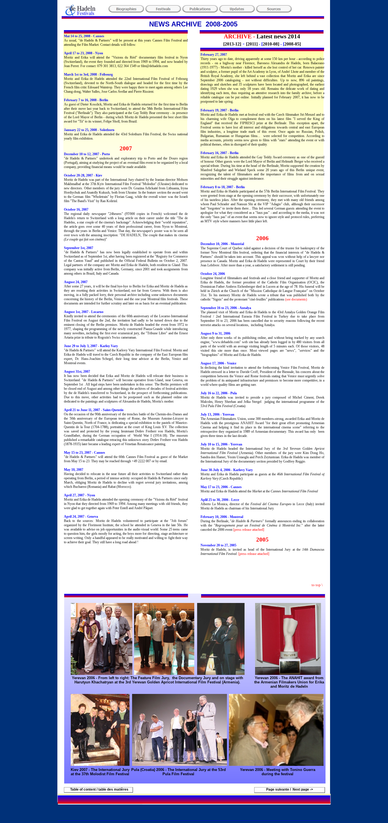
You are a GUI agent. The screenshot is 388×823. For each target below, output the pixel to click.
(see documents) (296, 299)
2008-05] (292, 44)
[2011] (252, 44)
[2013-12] (232, 44)
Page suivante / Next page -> (289, 789)
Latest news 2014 (278, 36)
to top (317, 585)
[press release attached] (248, 530)
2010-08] (271, 44)
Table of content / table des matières (98, 789)
